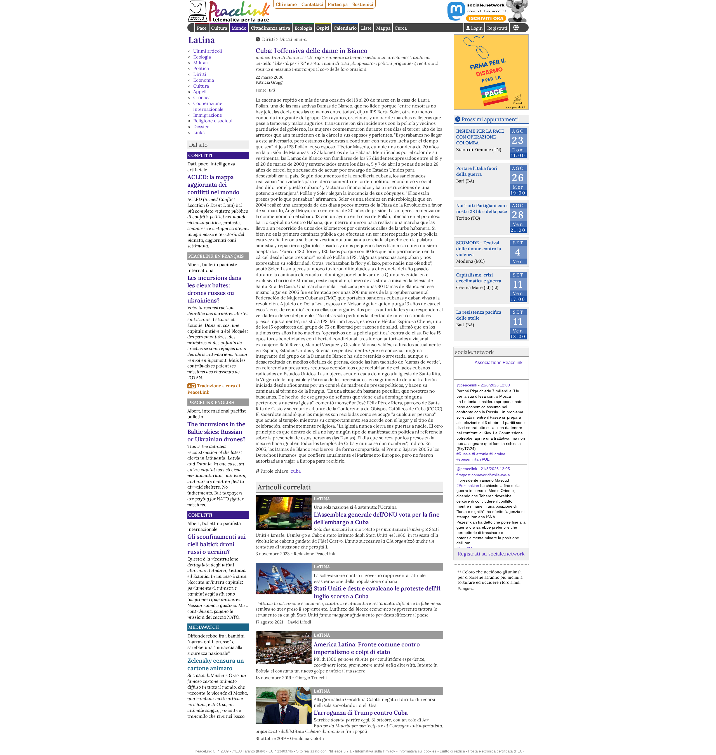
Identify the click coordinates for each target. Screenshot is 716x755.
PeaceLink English (211, 402)
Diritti (199, 74)
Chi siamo (286, 4)
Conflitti (200, 155)
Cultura (219, 28)
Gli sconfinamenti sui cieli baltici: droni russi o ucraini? (216, 544)
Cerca (401, 28)
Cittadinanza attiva (270, 28)
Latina (201, 40)
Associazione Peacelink (498, 362)
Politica (201, 68)
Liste (366, 28)
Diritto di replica (452, 751)
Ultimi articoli (207, 51)
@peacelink (466, 385)
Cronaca (202, 97)
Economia (203, 80)
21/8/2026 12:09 (495, 385)
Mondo (239, 28)
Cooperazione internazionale (208, 106)
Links (198, 132)
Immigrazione (207, 115)
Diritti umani (293, 39)
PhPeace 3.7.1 (340, 751)
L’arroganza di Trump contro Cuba (361, 712)
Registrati (497, 28)
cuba (296, 471)
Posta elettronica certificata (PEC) (496, 751)
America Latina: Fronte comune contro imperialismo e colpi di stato (367, 648)
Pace (202, 28)
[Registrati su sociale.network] (487, 21)
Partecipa (338, 4)
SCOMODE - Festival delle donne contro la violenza (478, 248)
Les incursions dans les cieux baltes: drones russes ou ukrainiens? (214, 289)
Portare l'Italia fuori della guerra (476, 171)
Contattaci (312, 4)
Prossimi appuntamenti (490, 119)
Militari (201, 62)
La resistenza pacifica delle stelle (478, 315)
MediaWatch (203, 627)
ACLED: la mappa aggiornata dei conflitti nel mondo (213, 184)
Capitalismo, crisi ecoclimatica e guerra (478, 277)
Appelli (200, 91)
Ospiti (322, 28)
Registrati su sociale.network (491, 553)
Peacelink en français (216, 256)
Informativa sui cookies (417, 751)
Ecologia (303, 28)
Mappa (383, 28)
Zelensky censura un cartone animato (215, 664)
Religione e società (212, 120)
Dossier (201, 126)
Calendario (345, 28)
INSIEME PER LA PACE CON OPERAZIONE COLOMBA (480, 137)
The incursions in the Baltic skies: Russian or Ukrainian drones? (216, 431)
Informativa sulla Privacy (375, 751)
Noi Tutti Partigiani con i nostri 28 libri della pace (482, 208)
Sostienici (362, 4)
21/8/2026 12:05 (495, 468)
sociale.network (474, 352)
